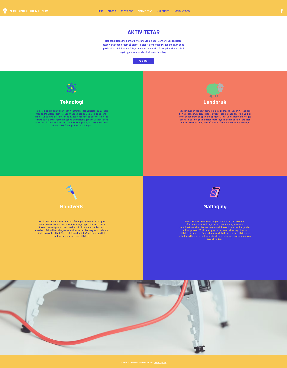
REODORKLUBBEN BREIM (28, 11)
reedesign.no (160, 362)
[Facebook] (281, 11)
